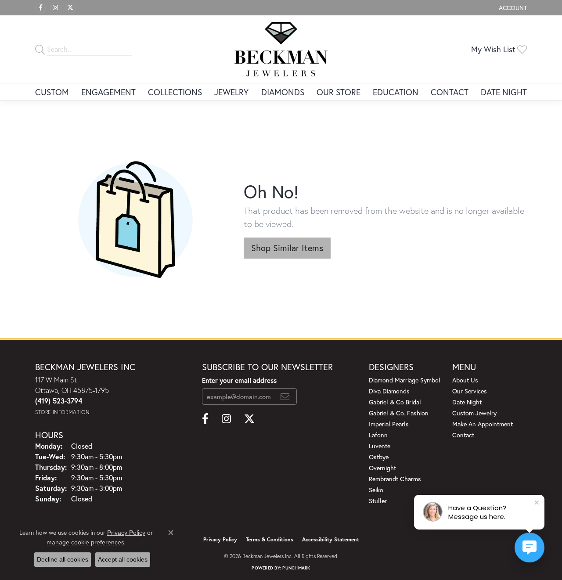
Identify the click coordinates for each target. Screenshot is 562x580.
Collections (175, 91)
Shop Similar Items (287, 248)
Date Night (504, 91)
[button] (512, 7)
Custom (52, 91)
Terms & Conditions (269, 539)
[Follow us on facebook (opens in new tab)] (40, 8)
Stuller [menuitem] (378, 501)
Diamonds (282, 91)
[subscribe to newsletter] (285, 396)
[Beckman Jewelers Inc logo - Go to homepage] (281, 49)
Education (395, 91)
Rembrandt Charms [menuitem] (395, 479)
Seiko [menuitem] (376, 490)
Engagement (108, 91)
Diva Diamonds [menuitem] (389, 391)
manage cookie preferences (85, 542)
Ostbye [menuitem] (379, 457)
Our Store (338, 91)
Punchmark (296, 568)
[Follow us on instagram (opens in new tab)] (55, 8)
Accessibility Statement (330, 539)
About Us (465, 380)
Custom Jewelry (474, 413)
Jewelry (231, 91)
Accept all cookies (123, 559)
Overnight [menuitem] (382, 468)
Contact (449, 91)
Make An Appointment (482, 424)
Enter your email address (239, 380)
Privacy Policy (220, 539)
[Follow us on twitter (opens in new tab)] (70, 8)
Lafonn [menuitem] (378, 435)
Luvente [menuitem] (379, 446)
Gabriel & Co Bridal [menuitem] (395, 402)
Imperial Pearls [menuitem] (389, 424)
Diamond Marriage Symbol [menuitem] (404, 380)
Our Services (469, 391)
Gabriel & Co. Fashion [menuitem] (399, 413)
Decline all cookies (62, 559)
